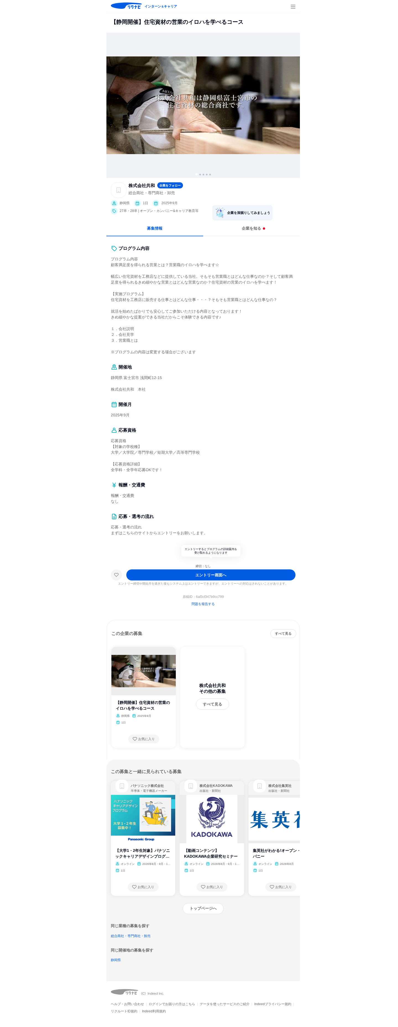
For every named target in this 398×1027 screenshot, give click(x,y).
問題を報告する (203, 604)
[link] (122, 786)
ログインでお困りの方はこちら (172, 1004)
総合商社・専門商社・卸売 (131, 936)
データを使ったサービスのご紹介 (225, 1004)
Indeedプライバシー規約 (272, 1004)
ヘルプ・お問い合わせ (127, 1004)
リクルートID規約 (124, 1011)
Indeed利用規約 (154, 1011)
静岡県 (116, 960)
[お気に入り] (116, 574)
